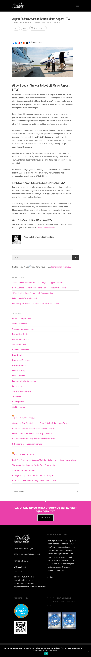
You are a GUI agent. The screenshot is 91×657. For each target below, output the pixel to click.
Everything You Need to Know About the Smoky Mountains (35, 303)
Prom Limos (17, 386)
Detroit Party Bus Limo (25, 418)
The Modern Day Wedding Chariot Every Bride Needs (33, 465)
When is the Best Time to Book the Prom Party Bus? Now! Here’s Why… (40, 423)
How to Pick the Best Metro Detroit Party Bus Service (33, 428)
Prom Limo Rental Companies (24, 381)
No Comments (39, 28)
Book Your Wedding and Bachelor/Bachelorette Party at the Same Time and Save (44, 460)
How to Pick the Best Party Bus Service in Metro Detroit (34, 439)
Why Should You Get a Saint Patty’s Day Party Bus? (32, 433)
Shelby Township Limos (21, 391)
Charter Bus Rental (19, 324)
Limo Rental (17, 355)
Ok (46, 654)
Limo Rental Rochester (21, 360)
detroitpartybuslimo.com (24, 577)
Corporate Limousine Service (23, 329)
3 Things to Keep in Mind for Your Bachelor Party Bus (33, 476)
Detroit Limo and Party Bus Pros (23, 22)
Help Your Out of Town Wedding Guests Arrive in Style (34, 481)
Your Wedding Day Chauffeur (24, 470)
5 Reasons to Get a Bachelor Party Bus (27, 444)
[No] (88, 651)
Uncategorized (18, 402)
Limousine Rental (19, 365)
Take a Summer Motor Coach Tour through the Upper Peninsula (37, 283)
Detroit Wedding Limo (21, 339)
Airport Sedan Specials (45, 228)
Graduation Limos (19, 345)
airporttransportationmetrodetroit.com (30, 587)
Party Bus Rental (18, 376)
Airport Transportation (53, 22)
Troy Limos (16, 397)
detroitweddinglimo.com (24, 583)
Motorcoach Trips (19, 371)
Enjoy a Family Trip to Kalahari (24, 298)
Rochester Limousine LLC (61, 267)
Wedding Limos (18, 407)
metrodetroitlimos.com (23, 580)
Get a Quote (45, 518)
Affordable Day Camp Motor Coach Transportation (32, 293)
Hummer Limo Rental (20, 350)
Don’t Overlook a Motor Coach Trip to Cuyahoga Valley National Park (39, 288)
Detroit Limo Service (20, 334)
